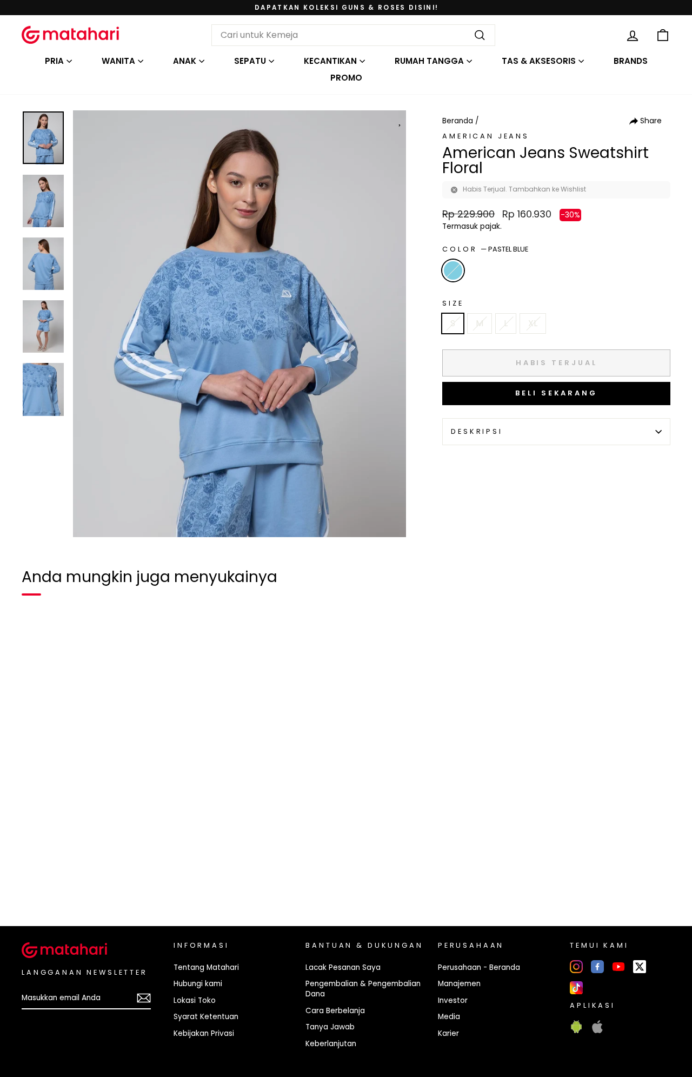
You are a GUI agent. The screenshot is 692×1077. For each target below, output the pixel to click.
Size (452, 303)
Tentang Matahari (206, 967)
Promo (346, 77)
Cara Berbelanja (335, 1011)
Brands (631, 61)
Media (449, 1017)
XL (532, 323)
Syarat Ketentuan (206, 1017)
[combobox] (353, 35)
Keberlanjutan (330, 1044)
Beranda (457, 121)
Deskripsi (477, 431)
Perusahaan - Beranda (479, 967)
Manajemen (459, 984)
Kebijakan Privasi (204, 1033)
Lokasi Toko (195, 1000)
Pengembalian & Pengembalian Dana (363, 989)
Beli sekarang (556, 393)
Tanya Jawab (330, 1027)
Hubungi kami (198, 984)
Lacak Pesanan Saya (343, 967)
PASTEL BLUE (453, 270)
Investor (453, 1000)
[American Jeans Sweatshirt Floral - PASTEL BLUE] (36, 880)
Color (485, 249)
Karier (448, 1033)
